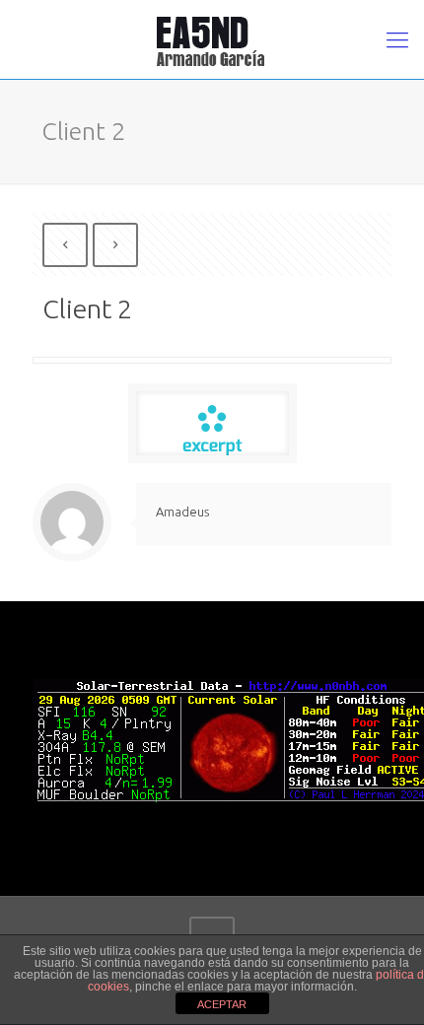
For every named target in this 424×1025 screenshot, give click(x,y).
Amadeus (182, 511)
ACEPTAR (222, 1004)
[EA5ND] (212, 39)
